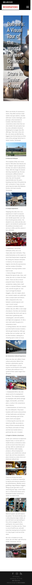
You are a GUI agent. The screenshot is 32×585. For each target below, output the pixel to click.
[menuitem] (8, 2)
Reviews (12, 93)
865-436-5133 (16, 580)
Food (8, 93)
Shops (17, 93)
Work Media (21, 582)
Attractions (18, 90)
